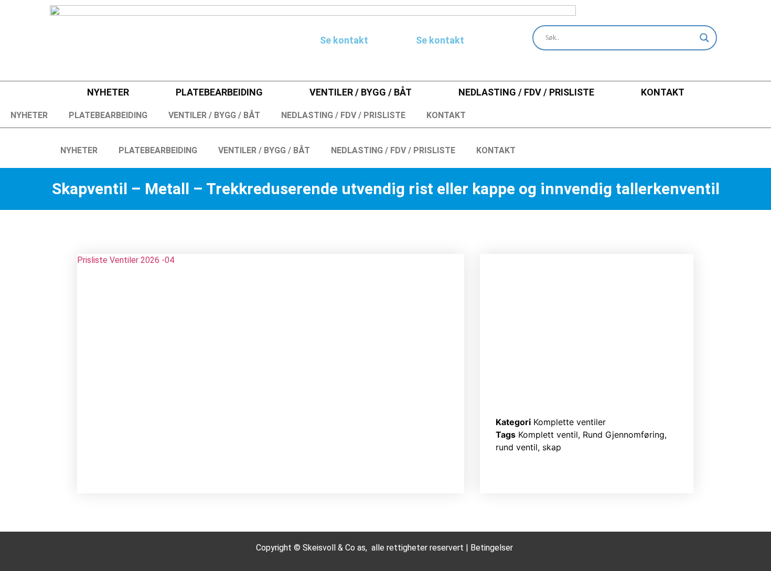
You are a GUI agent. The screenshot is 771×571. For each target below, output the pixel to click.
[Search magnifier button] (704, 37)
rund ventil (517, 447)
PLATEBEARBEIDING (219, 92)
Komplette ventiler (569, 422)
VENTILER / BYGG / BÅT (360, 92)
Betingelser (491, 548)
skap (551, 447)
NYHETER (108, 92)
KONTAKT (662, 92)
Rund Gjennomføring (624, 434)
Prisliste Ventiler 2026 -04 (125, 260)
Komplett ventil (548, 434)
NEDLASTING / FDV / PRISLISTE (526, 92)
